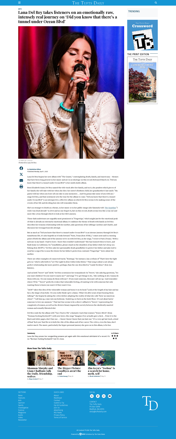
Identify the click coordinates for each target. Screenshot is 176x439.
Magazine (22, 412)
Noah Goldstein (95, 376)
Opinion (21, 403)
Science (21, 410)
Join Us (57, 408)
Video (20, 417)
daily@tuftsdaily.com (98, 411)
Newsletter (22, 420)
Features (21, 398)
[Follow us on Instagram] (103, 396)
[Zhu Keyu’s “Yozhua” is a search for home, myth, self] (101, 358)
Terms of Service (60, 417)
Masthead (58, 398)
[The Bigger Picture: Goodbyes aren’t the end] (71, 358)
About (56, 395)
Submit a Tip (59, 403)
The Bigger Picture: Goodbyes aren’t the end (69, 370)
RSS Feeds (58, 412)
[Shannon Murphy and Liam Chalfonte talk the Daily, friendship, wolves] (40, 358)
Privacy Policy (59, 415)
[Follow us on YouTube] (109, 396)
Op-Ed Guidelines (61, 405)
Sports (20, 405)
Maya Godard (33, 379)
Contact (57, 400)
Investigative (23, 408)
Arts (20, 9)
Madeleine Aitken (35, 169)
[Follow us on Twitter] (92, 396)
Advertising (58, 410)
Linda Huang (63, 376)
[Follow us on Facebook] (98, 396)
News (20, 395)
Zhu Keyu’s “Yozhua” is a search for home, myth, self (101, 370)
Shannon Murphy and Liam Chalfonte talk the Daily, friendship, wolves (40, 372)
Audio (20, 415)
